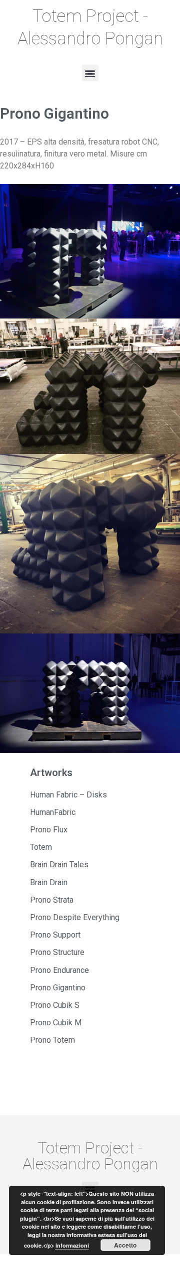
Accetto (125, 1245)
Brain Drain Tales (59, 864)
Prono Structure (57, 952)
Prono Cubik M (56, 1022)
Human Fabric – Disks (68, 794)
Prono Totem (52, 1040)
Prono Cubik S (55, 1005)
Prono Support (55, 935)
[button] (90, 73)
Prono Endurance (59, 970)
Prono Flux (49, 829)
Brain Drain (49, 882)
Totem (41, 847)
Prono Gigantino (58, 987)
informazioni (72, 1245)
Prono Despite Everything (75, 917)
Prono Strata (52, 900)
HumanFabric (53, 812)
